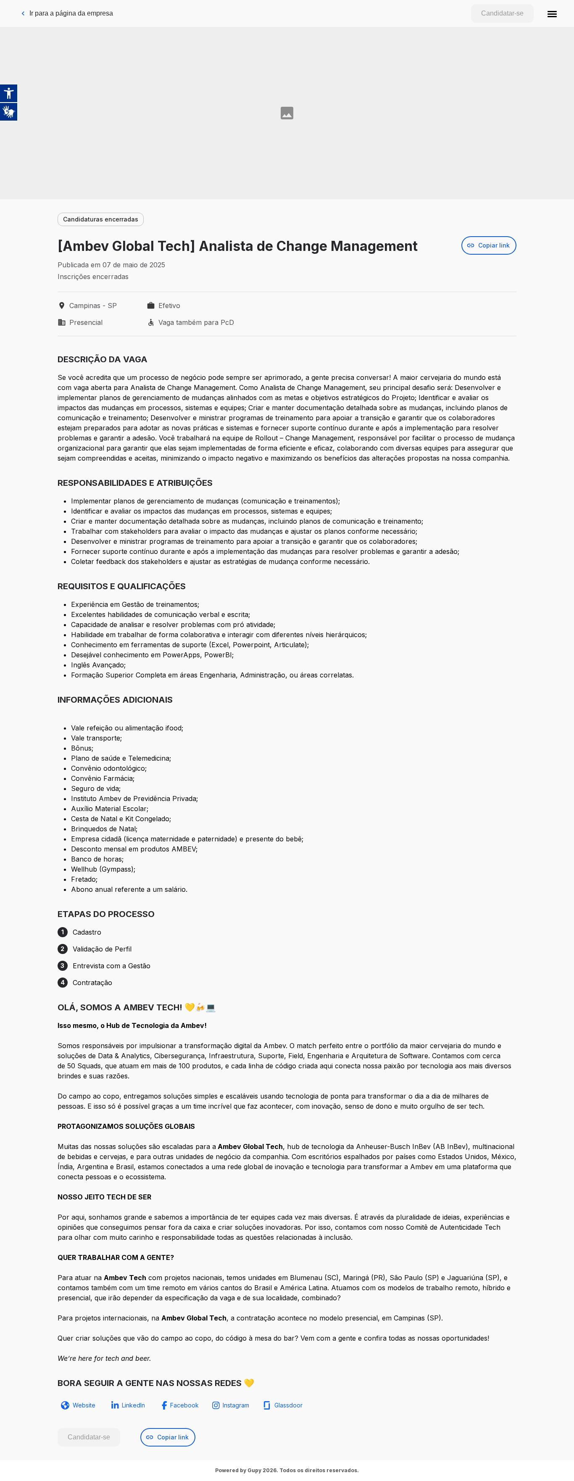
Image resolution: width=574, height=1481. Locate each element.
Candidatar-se (502, 13)
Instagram (236, 1405)
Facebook (184, 1405)
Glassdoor (288, 1405)
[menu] (552, 13)
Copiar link (494, 245)
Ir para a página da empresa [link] (71, 13)
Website (84, 1405)
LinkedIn (133, 1405)
